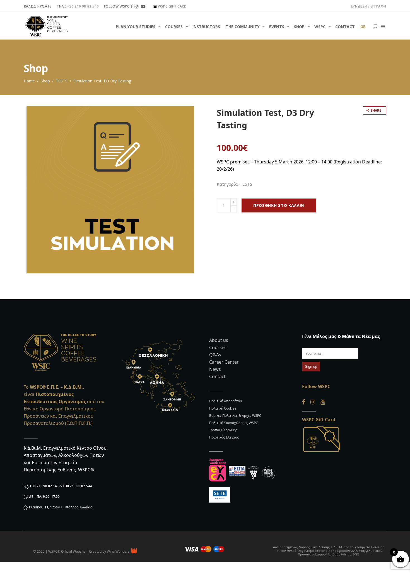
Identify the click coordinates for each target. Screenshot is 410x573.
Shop (45, 81)
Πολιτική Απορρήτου (225, 401)
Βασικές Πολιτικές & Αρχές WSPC (235, 415)
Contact (217, 376)
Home (29, 81)
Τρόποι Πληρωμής (223, 430)
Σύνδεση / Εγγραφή (368, 6)
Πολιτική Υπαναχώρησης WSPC (233, 422)
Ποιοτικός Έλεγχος (224, 437)
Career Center (224, 362)
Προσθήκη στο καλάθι (278, 205)
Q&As (215, 355)
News (215, 369)
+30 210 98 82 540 (83, 6)
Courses (217, 347)
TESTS (61, 81)
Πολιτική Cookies (222, 408)
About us (218, 340)
